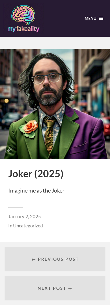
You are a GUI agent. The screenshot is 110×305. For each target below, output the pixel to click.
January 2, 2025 (24, 216)
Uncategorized (28, 225)
